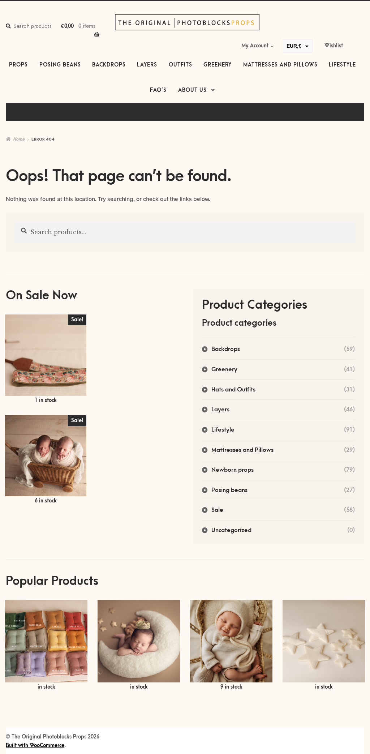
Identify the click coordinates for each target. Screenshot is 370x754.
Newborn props (232, 470)
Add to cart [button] (46, 359)
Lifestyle (342, 65)
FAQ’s (158, 90)
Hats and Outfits (233, 389)
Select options (46, 645)
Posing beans (60, 65)
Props (18, 65)
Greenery (217, 65)
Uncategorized (231, 530)
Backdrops (109, 65)
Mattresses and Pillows (280, 65)
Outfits (180, 65)
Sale (217, 510)
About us (192, 90)
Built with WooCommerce (35, 746)
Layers (147, 65)
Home (19, 139)
